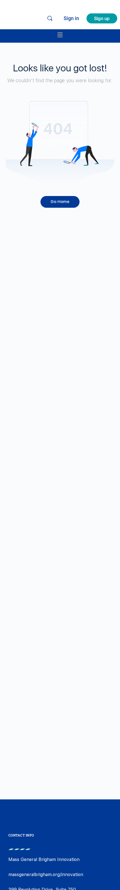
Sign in (71, 18)
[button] (59, 35)
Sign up (102, 18)
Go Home (60, 201)
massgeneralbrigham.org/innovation (45, 874)
